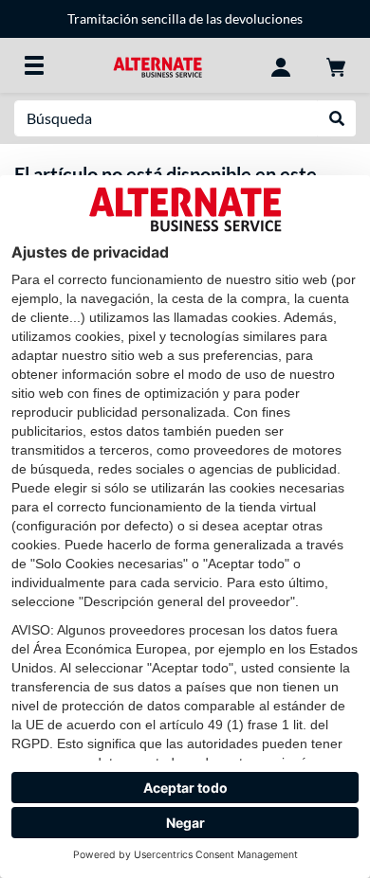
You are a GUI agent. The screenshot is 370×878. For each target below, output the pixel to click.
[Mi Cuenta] (281, 65)
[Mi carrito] (336, 65)
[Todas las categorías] (34, 65)
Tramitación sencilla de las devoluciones (185, 18)
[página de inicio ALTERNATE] (157, 65)
